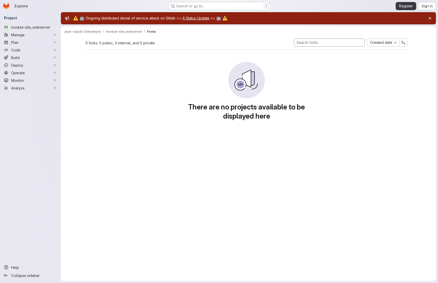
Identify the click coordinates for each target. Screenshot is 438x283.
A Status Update (195, 18)
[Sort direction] (404, 43)
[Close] (430, 18)
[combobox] (383, 43)
